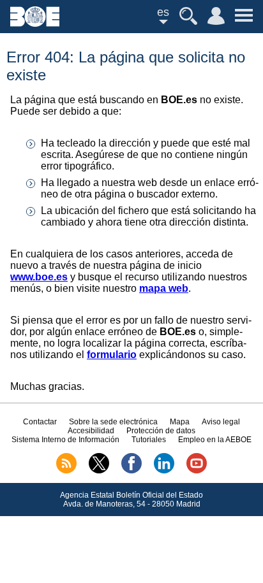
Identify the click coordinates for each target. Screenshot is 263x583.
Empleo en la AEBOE (215, 439)
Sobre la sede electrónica (113, 421)
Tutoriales (149, 439)
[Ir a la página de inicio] (34, 23)
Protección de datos (160, 430)
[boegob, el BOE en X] (99, 470)
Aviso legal (221, 421)
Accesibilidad (91, 430)
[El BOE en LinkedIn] (164, 470)
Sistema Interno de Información (65, 439)
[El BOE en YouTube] (196, 470)
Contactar (40, 421)
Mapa (180, 421)
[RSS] (66, 470)
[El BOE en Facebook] (131, 470)
